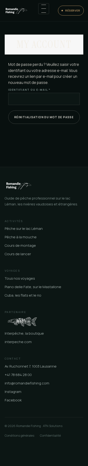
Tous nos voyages (20, 278)
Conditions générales (19, 435)
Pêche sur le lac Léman (24, 228)
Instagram (13, 391)
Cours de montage (20, 245)
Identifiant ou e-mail (40, 89)
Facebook (13, 400)
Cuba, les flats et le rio (23, 295)
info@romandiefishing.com (27, 383)
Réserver (72, 10)
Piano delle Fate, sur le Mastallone (33, 286)
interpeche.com (18, 341)
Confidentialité (50, 435)
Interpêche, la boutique (24, 333)
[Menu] (43, 8)
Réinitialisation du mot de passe (44, 117)
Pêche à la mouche (21, 237)
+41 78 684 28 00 (18, 374)
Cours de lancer (18, 253)
